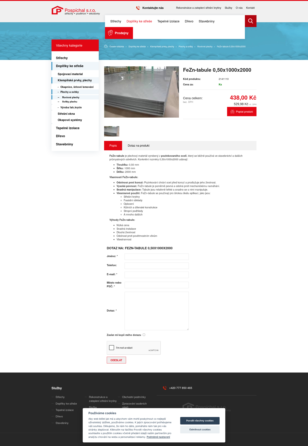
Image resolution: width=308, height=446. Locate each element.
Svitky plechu (69, 101)
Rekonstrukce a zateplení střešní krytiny (198, 7)
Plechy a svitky (186, 46)
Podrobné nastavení (158, 437)
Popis (113, 145)
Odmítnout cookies (200, 429)
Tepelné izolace (168, 21)
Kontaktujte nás (153, 8)
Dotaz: (112, 310)
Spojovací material (70, 74)
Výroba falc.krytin (71, 107)
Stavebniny (207, 21)
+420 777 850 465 (180, 388)
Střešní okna (66, 114)
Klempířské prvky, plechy (162, 46)
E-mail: (112, 274)
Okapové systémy (70, 120)
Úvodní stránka (116, 46)
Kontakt (250, 7)
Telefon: (112, 265)
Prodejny (122, 33)
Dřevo (189, 21)
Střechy (115, 21)
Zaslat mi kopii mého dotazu (124, 335)
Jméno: (112, 256)
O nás (239, 7)
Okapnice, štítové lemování (77, 87)
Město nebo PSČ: (114, 284)
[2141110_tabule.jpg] (141, 92)
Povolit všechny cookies (200, 420)
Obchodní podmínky (134, 397)
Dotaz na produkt (138, 145)
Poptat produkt (244, 111)
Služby (228, 7)
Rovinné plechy (204, 46)
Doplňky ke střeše (139, 21)
